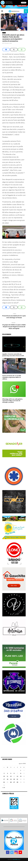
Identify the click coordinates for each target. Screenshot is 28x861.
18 (7, 779)
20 (14, 779)
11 (7, 776)
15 (20, 776)
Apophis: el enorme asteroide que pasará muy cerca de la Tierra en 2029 (13, 355)
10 (4, 776)
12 (11, 776)
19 (11, 779)
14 (17, 776)
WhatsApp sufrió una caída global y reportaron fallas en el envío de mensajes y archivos (12, 400)
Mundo (4, 32)
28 (17, 782)
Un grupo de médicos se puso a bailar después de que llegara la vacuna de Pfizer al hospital (14, 327)
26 (11, 782)
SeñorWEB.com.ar (16, 859)
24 (4, 782)
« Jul (3, 787)
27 (14, 782)
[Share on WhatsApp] (21, 49)
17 (4, 779)
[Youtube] (20, 852)
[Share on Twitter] (14, 49)
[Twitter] (12, 852)
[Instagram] (16, 852)
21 (17, 779)
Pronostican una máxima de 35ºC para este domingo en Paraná (14, 317)
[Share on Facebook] (6, 49)
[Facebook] (7, 852)
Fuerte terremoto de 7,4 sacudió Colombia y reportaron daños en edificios (11, 377)
